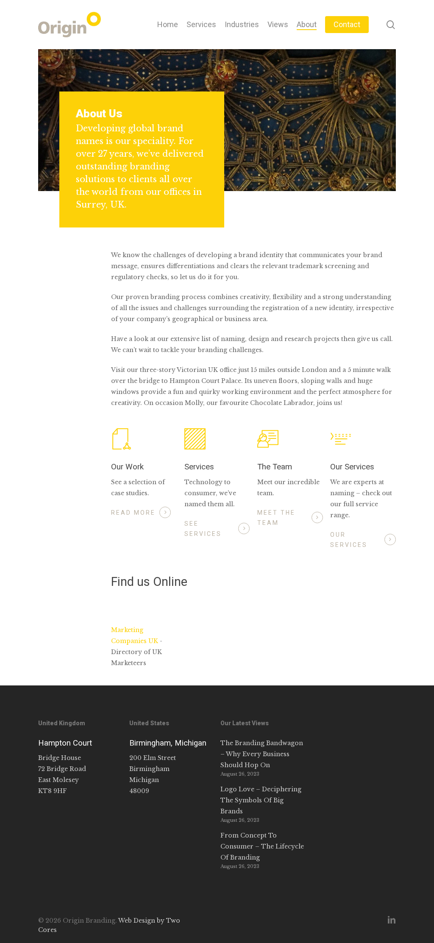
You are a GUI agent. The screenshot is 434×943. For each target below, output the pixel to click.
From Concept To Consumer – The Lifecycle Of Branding (262, 846)
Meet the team (276, 517)
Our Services (348, 539)
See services (203, 528)
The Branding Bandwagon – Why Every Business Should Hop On (261, 754)
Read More (133, 512)
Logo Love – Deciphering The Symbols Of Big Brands (260, 800)
